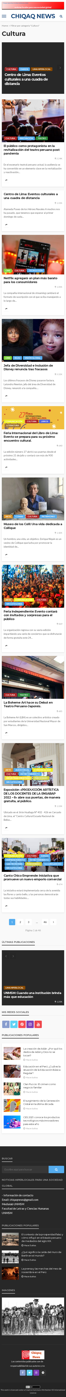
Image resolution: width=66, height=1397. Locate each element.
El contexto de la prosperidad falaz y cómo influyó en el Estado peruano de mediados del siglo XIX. (42, 1237)
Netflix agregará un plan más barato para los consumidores (29, 81)
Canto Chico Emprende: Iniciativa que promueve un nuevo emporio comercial (33, 877)
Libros (44, 421)
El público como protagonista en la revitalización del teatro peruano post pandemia (32, 149)
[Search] (61, 16)
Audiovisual (22, 770)
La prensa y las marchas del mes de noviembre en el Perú (41, 1270)
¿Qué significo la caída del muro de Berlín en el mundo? (41, 1254)
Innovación (26, 138)
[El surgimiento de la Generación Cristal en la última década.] (12, 1105)
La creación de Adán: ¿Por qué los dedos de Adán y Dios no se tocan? (42, 1052)
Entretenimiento (30, 774)
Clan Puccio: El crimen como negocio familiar (39, 1086)
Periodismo (40, 778)
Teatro (42, 138)
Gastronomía (14, 864)
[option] (33, 68)
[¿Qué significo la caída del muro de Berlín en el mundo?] (10, 1256)
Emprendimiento (15, 860)
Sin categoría (14, 604)
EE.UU (17, 358)
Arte (8, 516)
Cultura (20, 73)
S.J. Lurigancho (53, 864)
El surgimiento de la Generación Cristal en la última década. (41, 1102)
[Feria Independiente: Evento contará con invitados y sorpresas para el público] (33, 586)
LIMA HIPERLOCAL (41, 987)
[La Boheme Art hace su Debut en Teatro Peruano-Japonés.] (33, 677)
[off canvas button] (4, 16)
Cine (8, 73)
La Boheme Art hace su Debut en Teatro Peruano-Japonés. (28, 704)
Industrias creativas (18, 778)
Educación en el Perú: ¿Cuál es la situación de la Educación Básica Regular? (41, 1070)
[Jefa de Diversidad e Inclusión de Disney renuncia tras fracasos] (33, 340)
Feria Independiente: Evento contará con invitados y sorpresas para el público (30, 615)
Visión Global (33, 358)
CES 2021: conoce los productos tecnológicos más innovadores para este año (41, 1120)
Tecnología (37, 73)
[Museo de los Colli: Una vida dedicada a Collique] (33, 498)
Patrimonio (48, 516)
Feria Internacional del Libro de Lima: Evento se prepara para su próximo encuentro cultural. (31, 436)
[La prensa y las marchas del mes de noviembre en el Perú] (10, 1273)
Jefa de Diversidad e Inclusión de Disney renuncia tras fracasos (28, 367)
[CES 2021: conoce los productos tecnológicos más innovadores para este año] (12, 1122)
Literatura (12, 425)
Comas (19, 516)
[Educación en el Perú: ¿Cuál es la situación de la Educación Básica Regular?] (12, 1071)
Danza (45, 856)
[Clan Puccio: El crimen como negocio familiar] (12, 1088)
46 (45, 922)
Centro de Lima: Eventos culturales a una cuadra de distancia (31, 196)
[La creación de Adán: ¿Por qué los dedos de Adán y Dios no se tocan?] (12, 1053)
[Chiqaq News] (33, 1354)
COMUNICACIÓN (14, 421)
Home (5, 25)
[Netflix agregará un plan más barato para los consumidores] (33, 68)
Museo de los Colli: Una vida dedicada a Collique (33, 526)
